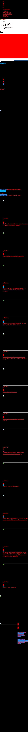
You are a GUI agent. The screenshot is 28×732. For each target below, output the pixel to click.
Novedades (18, 189)
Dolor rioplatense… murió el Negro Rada (13, 256)
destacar (9, 189)
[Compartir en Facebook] (3, 78)
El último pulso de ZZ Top (9, 587)
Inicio (4, 21)
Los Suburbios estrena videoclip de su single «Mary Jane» (23, 641)
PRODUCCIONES (7, 12)
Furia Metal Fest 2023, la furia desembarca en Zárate (22, 634)
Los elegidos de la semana (10, 392)
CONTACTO (6, 15)
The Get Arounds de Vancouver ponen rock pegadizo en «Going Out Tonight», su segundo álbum (14, 358)
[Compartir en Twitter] (3, 79)
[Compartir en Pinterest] (3, 81)
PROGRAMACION (7, 14)
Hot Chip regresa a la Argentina (11, 486)
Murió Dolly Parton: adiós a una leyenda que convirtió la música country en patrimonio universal (14, 290)
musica (13, 189)
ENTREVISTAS (6, 10)
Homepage (5, 16)
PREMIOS (5, 11)
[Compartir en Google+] (3, 82)
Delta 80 (2, 89)
